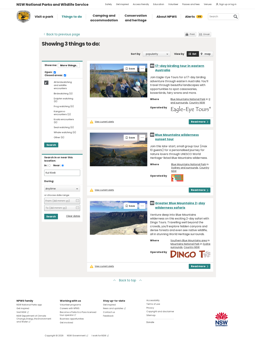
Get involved (66, 322)
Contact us (109, 312)
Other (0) (59, 137)
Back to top (127, 280)
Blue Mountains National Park (188, 99)
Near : (57, 165)
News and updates (113, 308)
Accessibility (153, 300)
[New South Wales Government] (221, 319)
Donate (150, 322)
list (194, 54)
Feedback (108, 315)
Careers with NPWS (69, 308)
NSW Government (76, 335)
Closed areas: (54, 75)
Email (206, 34)
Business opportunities (72, 318)
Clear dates (73, 216)
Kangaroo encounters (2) (62, 113)
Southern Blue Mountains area (189, 240)
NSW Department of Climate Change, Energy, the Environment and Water (33, 318)
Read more (198, 121)
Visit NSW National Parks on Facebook (19, 335)
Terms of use (153, 304)
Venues (208, 4)
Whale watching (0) (65, 132)
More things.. (69, 65)
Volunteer (173, 4)
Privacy (150, 307)
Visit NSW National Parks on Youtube (34, 335)
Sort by (135, 54)
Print (192, 34)
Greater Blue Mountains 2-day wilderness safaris (180, 205)
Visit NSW (21, 312)
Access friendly (141, 4)
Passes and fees (191, 4)
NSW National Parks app (29, 304)
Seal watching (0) (64, 127)
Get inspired (122, 4)
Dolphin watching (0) (63, 100)
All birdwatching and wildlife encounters (63, 85)
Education (158, 4)
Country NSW (197, 102)
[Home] (23, 16)
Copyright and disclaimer (160, 311)
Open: (49, 72)
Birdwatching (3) (63, 93)
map (208, 54)
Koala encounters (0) (64, 121)
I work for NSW (99, 335)
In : (46, 165)
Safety (108, 4)
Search (51, 145)
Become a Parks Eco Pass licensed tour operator (78, 314)
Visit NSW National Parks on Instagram (27, 335)
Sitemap (150, 315)
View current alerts (104, 121)
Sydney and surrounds (184, 167)
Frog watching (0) (64, 106)
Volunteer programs (70, 304)
